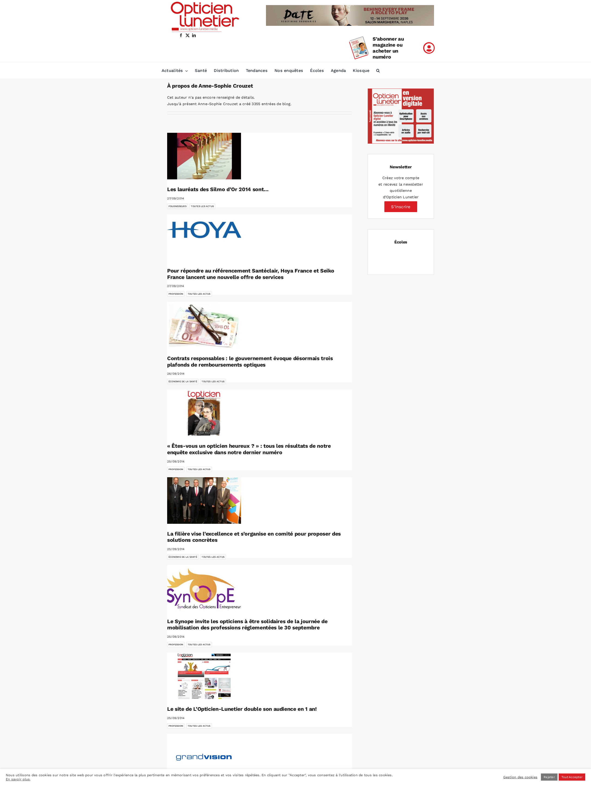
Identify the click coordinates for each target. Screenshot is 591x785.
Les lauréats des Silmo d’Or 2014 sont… (217, 189)
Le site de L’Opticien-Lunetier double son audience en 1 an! (242, 709)
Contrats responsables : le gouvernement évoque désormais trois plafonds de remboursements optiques (250, 361)
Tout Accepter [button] (571, 777)
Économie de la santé (183, 381)
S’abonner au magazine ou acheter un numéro (388, 48)
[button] (378, 70)
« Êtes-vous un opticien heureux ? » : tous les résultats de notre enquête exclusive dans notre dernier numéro (249, 449)
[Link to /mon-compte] (429, 48)
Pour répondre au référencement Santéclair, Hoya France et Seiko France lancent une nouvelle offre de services (250, 274)
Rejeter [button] (549, 777)
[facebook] (181, 35)
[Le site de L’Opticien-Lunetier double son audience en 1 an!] (204, 675)
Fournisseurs (178, 206)
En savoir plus (18, 779)
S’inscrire (400, 206)
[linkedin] (194, 35)
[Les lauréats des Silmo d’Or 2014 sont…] (204, 156)
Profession (176, 294)
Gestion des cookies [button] (520, 777)
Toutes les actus (202, 206)
